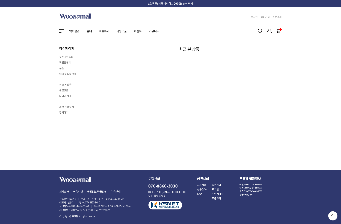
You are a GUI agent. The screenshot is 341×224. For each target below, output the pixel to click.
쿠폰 (61, 68)
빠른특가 (104, 31)
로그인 (254, 17)
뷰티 (89, 31)
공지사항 (201, 185)
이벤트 (138, 31)
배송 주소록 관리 (67, 73)
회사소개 (64, 191)
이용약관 (78, 191)
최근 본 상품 (65, 84)
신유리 (70, 202)
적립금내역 (65, 62)
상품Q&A (202, 189)
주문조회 (277, 17)
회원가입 (265, 17)
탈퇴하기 (63, 112)
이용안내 (116, 191)
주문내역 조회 (66, 56)
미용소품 (122, 31)
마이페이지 (217, 193)
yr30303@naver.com (99, 210)
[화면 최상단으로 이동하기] (332, 215)
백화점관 (74, 31)
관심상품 (63, 90)
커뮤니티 (154, 31)
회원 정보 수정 (66, 106)
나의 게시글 (65, 96)
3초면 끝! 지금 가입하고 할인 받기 (170, 3)
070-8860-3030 (92, 202)
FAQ (199, 193)
